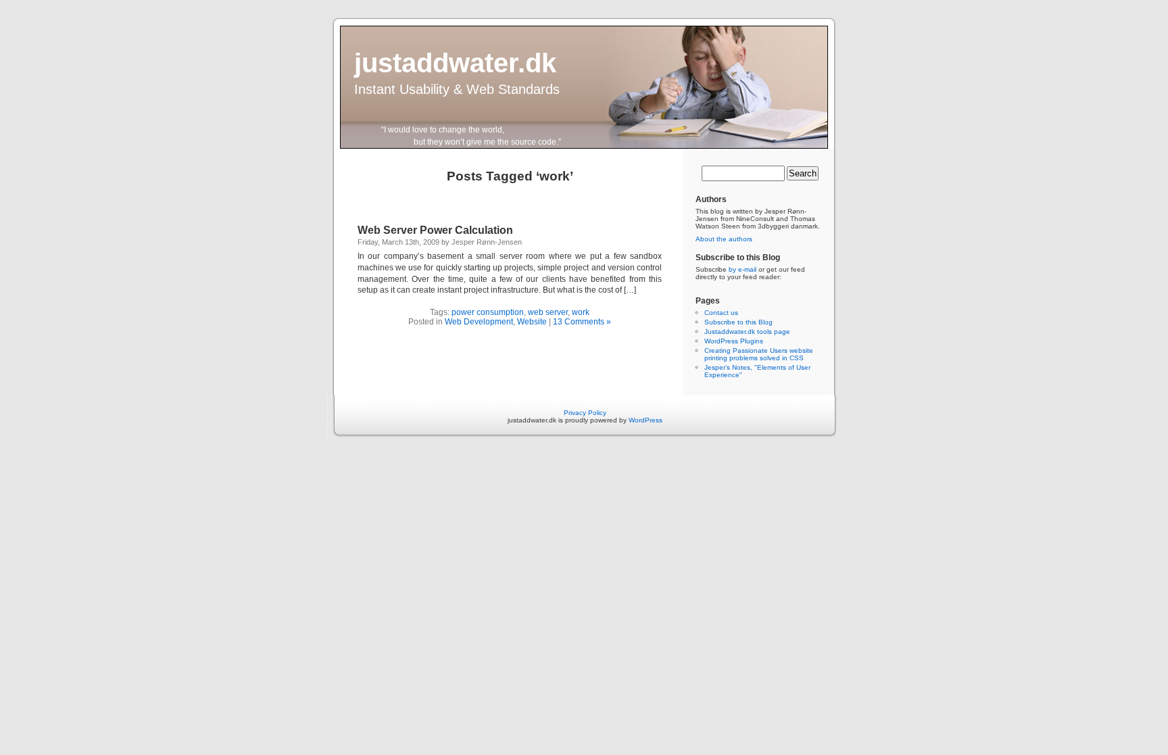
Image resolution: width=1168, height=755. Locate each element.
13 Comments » (582, 321)
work (580, 312)
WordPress (645, 420)
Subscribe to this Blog (738, 322)
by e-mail (742, 269)
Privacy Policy (585, 412)
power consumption (488, 312)
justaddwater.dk (455, 63)
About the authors (724, 239)
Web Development (479, 321)
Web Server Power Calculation (435, 230)
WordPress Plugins (733, 341)
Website (532, 321)
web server (548, 312)
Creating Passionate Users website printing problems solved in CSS (758, 354)
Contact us (721, 312)
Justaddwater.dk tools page (747, 331)
